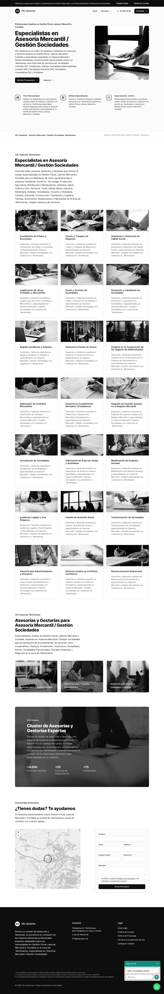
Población (128, 855)
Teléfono (127, 845)
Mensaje (103, 865)
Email (101, 845)
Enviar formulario (122, 887)
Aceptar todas (122, 3)
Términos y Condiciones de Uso (113, 881)
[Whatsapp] (156, 986)
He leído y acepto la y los (120, 879)
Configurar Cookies (126, 943)
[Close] (157, 964)
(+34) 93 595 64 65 (80, 934)
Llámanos (47, 80)
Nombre (102, 834)
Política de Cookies (126, 932)
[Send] (157, 977)
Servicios (105, 11)
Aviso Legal (122, 928)
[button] (48, 859)
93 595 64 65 (125, 11)
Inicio (95, 11)
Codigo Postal (105, 855)
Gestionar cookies (141, 3)
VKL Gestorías (28, 11)
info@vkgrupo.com (80, 938)
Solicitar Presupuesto (26, 80)
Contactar (140, 11)
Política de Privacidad (126, 878)
